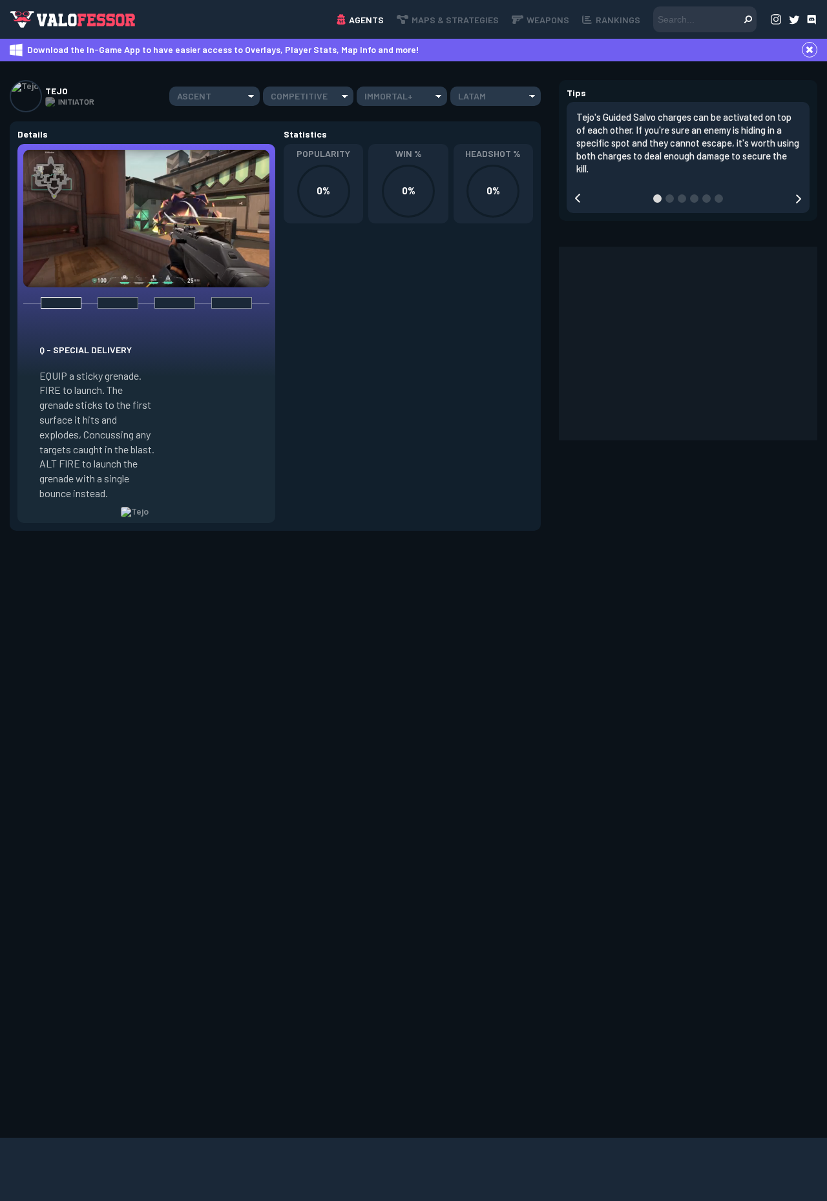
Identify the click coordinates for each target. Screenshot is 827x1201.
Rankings (618, 19)
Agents (366, 19)
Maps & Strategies (455, 19)
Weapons (548, 19)
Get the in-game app (215, 19)
